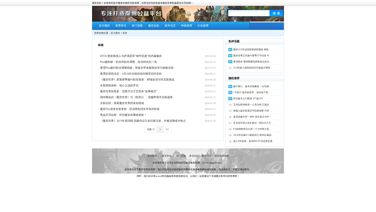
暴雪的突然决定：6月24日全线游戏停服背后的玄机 (131, 73)
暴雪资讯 (120, 25)
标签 (125, 33)
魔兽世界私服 (169, 162)
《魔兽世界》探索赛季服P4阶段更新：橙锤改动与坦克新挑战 (137, 79)
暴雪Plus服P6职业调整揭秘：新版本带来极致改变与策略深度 (137, 67)
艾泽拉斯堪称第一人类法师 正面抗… (252, 104)
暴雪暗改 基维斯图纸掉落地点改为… (252, 61)
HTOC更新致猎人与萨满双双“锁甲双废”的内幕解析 (131, 56)
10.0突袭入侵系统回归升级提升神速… (253, 67)
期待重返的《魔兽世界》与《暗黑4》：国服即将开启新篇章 (136, 97)
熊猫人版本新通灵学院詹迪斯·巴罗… (252, 110)
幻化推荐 (203, 25)
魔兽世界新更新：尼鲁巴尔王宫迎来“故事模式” (128, 91)
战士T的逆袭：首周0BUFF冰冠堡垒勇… (254, 141)
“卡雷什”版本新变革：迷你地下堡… (251, 92)
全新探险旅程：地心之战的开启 (119, 85)
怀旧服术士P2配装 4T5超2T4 (248, 98)
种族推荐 (186, 25)
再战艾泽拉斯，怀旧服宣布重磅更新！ (123, 114)
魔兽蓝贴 (153, 25)
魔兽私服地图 (222, 155)
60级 (210, 13)
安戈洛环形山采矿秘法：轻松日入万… (253, 123)
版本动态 (170, 25)
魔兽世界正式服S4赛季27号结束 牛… (252, 55)
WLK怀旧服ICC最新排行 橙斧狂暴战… (253, 135)
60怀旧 (217, 13)
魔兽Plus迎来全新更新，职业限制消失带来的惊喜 (130, 109)
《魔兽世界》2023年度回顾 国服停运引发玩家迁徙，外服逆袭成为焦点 (143, 120)
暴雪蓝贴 (194, 155)
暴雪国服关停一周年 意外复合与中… (252, 116)
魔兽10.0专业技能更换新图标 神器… (252, 49)
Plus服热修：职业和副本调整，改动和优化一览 (128, 61)
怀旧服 (204, 13)
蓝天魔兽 (104, 25)
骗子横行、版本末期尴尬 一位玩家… (252, 86)
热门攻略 (137, 25)
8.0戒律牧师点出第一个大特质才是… (252, 129)
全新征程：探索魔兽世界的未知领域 (122, 103)
